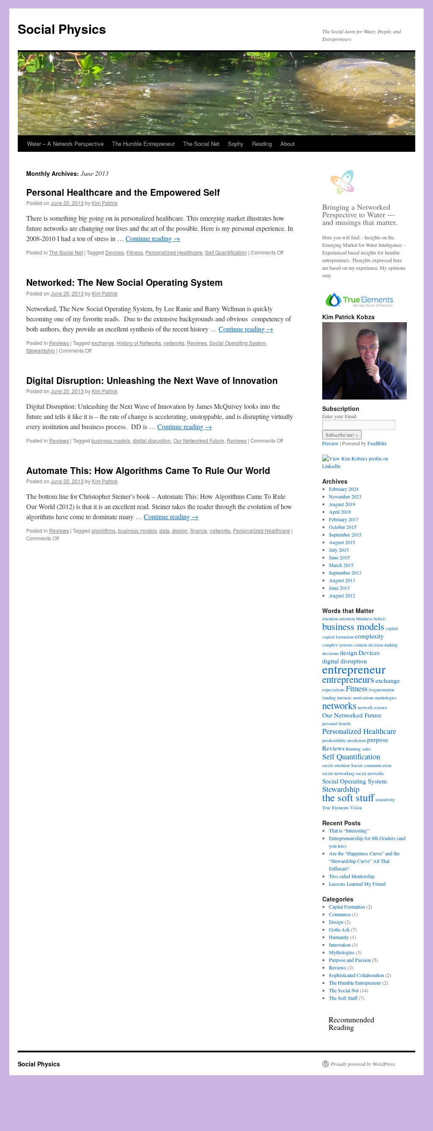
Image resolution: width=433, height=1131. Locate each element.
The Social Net (201, 144)
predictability (334, 740)
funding (329, 698)
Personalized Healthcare (174, 252)
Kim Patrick (105, 202)
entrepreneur (354, 668)
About (287, 144)
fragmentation (381, 690)
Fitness (134, 252)
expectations (333, 690)
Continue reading (153, 238)
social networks (370, 773)
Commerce (340, 914)
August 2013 (342, 580)
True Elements (335, 808)
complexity (369, 636)
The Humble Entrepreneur (143, 144)
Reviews (59, 342)
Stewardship (40, 350)
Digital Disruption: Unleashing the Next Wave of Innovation (152, 380)
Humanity (339, 937)
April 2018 (340, 511)
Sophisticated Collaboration (356, 975)
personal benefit (336, 723)
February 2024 (344, 488)
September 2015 (345, 534)
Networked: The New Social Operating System (124, 282)
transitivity (385, 799)
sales (366, 749)
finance (198, 530)
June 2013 (339, 587)
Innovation (340, 944)
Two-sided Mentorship (352, 876)
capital (392, 628)
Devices (114, 252)
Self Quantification (226, 252)
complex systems (337, 645)
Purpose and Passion (350, 959)
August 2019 (342, 504)
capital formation (338, 637)
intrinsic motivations (355, 698)
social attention (336, 765)
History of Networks (139, 342)
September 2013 (345, 572)
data (164, 530)
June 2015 (339, 557)
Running (353, 749)
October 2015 (342, 526)
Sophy (236, 144)
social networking (338, 773)
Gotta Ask (339, 929)
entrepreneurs (348, 679)
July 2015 (339, 549)
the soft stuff (348, 797)
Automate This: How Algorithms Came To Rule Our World (148, 470)
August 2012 (342, 595)
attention (330, 619)
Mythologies (341, 952)
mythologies (386, 698)
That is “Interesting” (349, 830)
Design (336, 921)
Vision (356, 808)
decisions (330, 653)
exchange (102, 342)
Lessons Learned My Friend (357, 883)
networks (174, 342)
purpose (377, 739)
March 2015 (341, 564)
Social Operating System (237, 342)
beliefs (380, 619)
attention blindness (356, 619)
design (180, 530)
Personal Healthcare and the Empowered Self (123, 192)
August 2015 (342, 542)
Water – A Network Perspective (65, 144)
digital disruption (152, 440)
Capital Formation (347, 906)
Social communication (371, 765)
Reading (262, 144)
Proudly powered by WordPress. (363, 1063)
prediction (357, 740)
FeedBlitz (376, 443)
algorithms (103, 530)
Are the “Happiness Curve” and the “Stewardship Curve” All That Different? (364, 861)
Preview (330, 443)
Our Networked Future (198, 440)
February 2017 (344, 519)
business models (110, 440)
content (360, 645)
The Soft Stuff (343, 997)
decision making (382, 645)
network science (372, 707)
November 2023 (345, 496)
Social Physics (62, 28)
